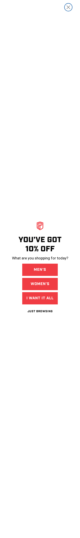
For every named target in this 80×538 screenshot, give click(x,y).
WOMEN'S (40, 283)
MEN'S (40, 269)
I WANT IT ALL (40, 298)
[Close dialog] (68, 7)
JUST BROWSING (40, 311)
